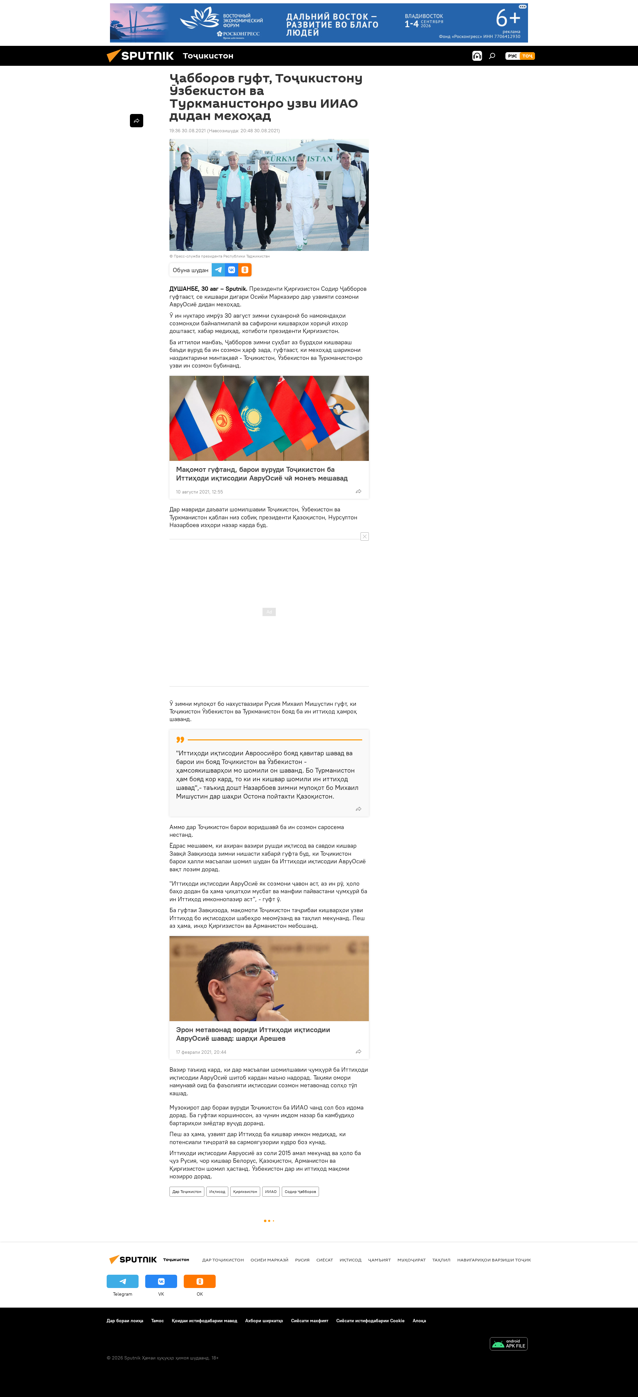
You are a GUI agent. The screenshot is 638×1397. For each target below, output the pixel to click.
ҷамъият (379, 1260)
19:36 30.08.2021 (187, 131)
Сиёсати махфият (309, 1321)
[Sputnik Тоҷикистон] (143, 64)
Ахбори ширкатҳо (264, 1321)
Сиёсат (324, 1260)
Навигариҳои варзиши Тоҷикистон (502, 1260)
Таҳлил (441, 1260)
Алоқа (419, 1321)
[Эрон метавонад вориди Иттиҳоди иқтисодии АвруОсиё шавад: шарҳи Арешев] (269, 978)
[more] (358, 491)
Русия (302, 1260)
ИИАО (271, 1191)
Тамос (157, 1321)
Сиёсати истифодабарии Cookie (370, 1321)
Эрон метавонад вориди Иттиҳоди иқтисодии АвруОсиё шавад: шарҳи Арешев (253, 1033)
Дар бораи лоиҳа (125, 1321)
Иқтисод (217, 1191)
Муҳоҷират (411, 1260)
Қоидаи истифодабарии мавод (204, 1321)
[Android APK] (508, 1344)
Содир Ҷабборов (300, 1191)
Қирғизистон (245, 1191)
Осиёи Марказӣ (269, 1260)
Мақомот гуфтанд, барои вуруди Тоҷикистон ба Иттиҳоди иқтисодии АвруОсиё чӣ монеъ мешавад (262, 473)
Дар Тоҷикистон (186, 1191)
